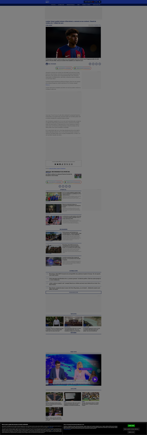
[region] (73, 429)
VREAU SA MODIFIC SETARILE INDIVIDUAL (131, 429)
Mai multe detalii (50, 427)
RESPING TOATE (131, 432)
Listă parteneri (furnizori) (67, 429)
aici (51, 430)
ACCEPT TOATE (131, 425)
